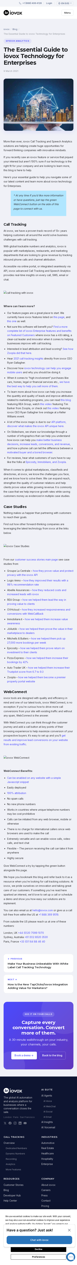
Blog (15, 29)
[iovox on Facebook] (10, 1123)
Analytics (10, 1164)
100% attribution (16, 793)
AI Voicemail (48, 1127)
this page (59, 317)
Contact (45, 1200)
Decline (38, 1249)
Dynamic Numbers (15, 1153)
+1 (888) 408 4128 (32, 3)
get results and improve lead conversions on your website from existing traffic (36, 740)
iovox (6, 29)
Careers (45, 1190)
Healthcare (47, 1153)
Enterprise (47, 1164)
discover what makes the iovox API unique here (35, 426)
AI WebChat (50, 1106)
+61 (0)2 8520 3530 (36, 937)
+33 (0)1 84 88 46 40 (32, 941)
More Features (13, 1169)
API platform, (58, 421)
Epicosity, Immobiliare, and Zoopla (46, 461)
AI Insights (47, 1122)
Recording (11, 1159)
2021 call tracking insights (28, 358)
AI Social (48, 1111)
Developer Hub (12, 1195)
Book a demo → (24, 1055)
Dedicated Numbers (16, 1148)
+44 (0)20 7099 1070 (31, 932)
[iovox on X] (5, 1123)
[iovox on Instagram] (15, 1123)
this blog (66, 399)
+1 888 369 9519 (48, 914)
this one (11, 321)
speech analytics (17, 41)
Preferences (38, 1257)
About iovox (48, 1185)
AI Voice (48, 1101)
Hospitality (47, 1158)
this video (46, 404)
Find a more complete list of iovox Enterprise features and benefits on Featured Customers (39, 330)
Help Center (10, 1200)
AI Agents (46, 1095)
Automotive (47, 1143)
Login (49, 3)
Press (44, 1195)
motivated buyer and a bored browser (29, 452)
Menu (67, 12)
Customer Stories (13, 1185)
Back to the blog (52, 1055)
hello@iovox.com (42, 910)
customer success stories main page (36, 559)
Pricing (45, 1206)
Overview (9, 1143)
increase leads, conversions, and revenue (45, 444)
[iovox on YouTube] (25, 1123)
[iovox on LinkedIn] (20, 1123)
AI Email (48, 1117)
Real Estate (47, 1148)
